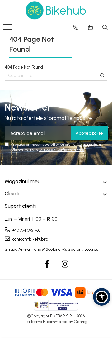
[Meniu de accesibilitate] (101, 297)
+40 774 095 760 (26, 230)
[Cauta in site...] (105, 27)
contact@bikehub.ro (30, 239)
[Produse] (8, 29)
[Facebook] (47, 264)
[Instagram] (65, 264)
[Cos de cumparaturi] (90, 27)
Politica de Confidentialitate (61, 150)
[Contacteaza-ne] (76, 27)
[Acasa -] (56, 10)
